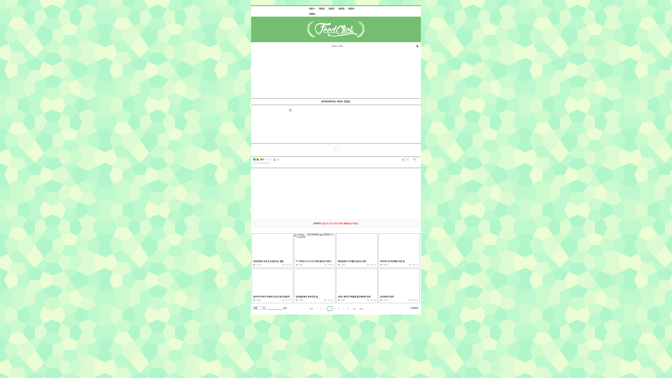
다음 (354, 308)
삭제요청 (414, 308)
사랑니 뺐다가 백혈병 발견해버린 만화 (354, 297)
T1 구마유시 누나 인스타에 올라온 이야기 (313, 261)
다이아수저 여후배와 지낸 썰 (392, 261)
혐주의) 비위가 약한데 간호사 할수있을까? (271, 297)
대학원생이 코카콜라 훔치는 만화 (352, 261)
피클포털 (341, 9)
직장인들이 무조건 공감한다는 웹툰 (268, 261)
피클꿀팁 (312, 14)
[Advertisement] (336, 73)
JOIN (341, 46)
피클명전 (331, 9)
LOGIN (334, 46)
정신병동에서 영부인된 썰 (307, 297)
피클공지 (312, 9)
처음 (311, 308)
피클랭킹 (321, 9)
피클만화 (351, 9)
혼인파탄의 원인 (387, 297)
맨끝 (361, 308)
